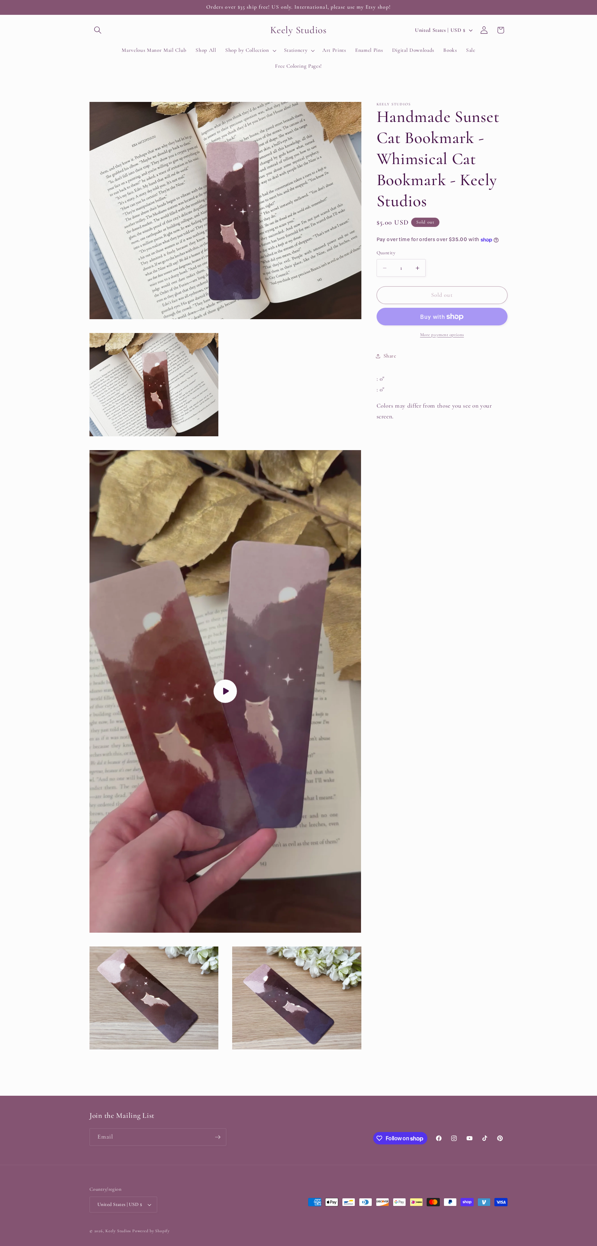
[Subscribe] (217, 1137)
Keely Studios (118, 1230)
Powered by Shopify (151, 1230)
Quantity (386, 253)
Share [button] (389, 356)
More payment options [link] (442, 334)
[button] (97, 30)
